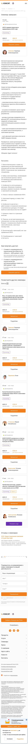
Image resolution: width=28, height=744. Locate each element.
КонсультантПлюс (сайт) (6, 671)
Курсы (3, 645)
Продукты (4, 635)
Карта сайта (5, 651)
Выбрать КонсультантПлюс (14, 620)
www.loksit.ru (14, 730)
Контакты (4, 658)
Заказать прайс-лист (14, 726)
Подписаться (14, 594)
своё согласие (9, 597)
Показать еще (14, 524)
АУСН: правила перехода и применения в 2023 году (13, 10)
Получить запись (14, 44)
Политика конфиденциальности (8, 666)
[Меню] (26, 3)
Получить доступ (14, 272)
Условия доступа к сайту (7, 669)
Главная (3, 8)
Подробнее (20, 739)
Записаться (14, 316)
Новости (4, 655)
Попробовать (14, 625)
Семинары (10, 8)
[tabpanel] (13, 544)
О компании (5, 648)
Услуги (3, 638)
